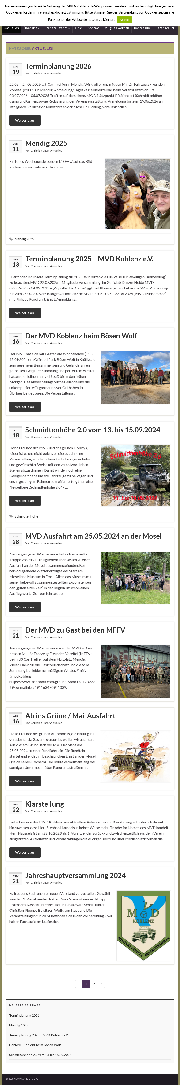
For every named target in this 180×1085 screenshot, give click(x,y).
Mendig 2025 (46, 143)
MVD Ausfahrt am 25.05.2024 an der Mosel (93, 536)
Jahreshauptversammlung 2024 (75, 875)
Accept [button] (124, 20)
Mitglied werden (117, 28)
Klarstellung (44, 804)
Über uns (31, 28)
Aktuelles (11, 28)
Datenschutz (165, 28)
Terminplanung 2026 (58, 66)
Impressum (142, 28)
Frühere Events (56, 28)
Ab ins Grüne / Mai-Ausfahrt (70, 715)
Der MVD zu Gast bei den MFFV (75, 630)
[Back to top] (169, 1074)
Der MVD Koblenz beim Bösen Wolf (81, 335)
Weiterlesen (25, 120)
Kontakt (94, 28)
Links (79, 28)
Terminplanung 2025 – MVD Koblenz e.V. (89, 258)
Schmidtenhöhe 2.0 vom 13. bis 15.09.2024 (92, 429)
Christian (36, 73)
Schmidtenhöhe (26, 516)
